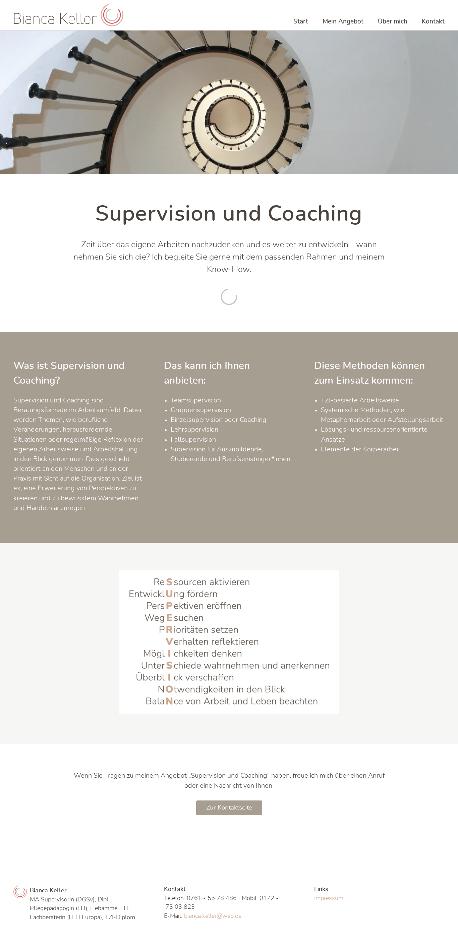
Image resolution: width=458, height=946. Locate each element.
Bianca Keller (68, 15)
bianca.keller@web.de (212, 916)
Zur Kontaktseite (229, 807)
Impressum (328, 898)
